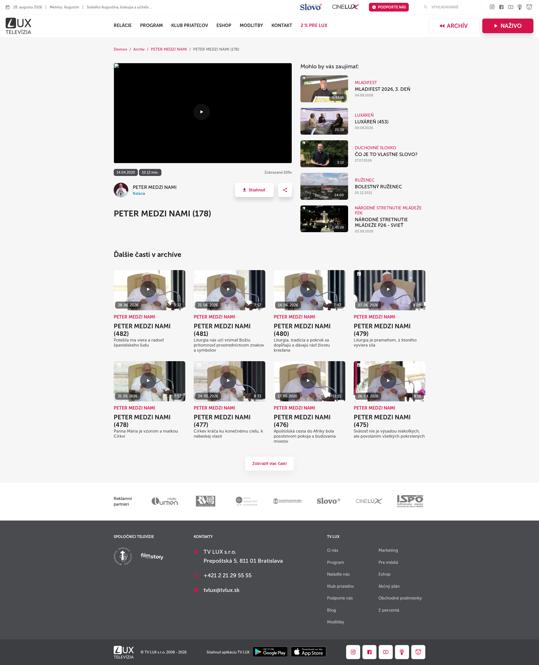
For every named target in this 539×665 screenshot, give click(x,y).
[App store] (308, 652)
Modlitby (251, 25)
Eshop (384, 574)
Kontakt (281, 25)
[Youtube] (510, 7)
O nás (332, 550)
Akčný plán (389, 586)
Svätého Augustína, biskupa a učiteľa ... (119, 7)
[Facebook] (501, 7)
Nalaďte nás (338, 574)
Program (151, 25)
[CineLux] (345, 7)
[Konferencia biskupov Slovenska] (123, 557)
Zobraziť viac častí (269, 463)
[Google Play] (270, 652)
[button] (254, 190)
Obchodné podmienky (400, 598)
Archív (457, 25)
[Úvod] (18, 26)
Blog (331, 610)
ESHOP (223, 25)
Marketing (388, 550)
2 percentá (388, 610)
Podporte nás (392, 7)
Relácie (123, 25)
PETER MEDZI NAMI (169, 49)
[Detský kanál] (529, 7)
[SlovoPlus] (311, 7)
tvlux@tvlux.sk (222, 590)
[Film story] (152, 557)
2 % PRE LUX (314, 25)
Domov (120, 49)
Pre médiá (388, 562)
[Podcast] (520, 7)
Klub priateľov (189, 25)
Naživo (511, 25)
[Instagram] (492, 7)
